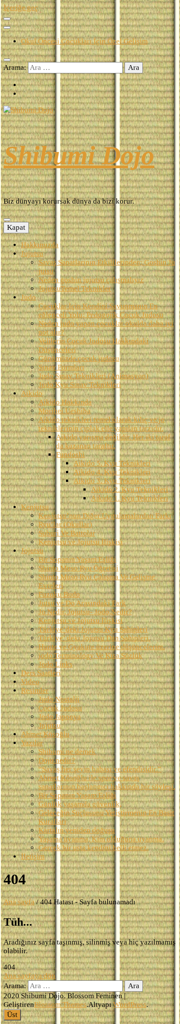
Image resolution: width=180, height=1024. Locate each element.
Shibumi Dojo (78, 155)
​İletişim (33, 856)
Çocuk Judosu (60, 708)
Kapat (16, 227)
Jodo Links (55, 664)
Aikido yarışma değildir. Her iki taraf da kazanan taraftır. (113, 441)
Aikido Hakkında (65, 402)
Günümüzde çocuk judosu (78, 358)
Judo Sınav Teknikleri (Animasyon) (93, 376)
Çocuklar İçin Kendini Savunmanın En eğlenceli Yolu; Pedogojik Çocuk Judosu (100, 310)
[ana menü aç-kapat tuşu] (6, 219)
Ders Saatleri (41, 673)
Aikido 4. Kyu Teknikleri (112, 472)
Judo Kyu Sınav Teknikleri (79, 385)
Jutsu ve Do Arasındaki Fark (82, 603)
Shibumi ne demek (67, 751)
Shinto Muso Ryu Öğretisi (78, 568)
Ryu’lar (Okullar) (65, 524)
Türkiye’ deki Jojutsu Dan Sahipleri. (94, 638)
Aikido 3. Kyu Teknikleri (112, 481)
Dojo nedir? (56, 760)
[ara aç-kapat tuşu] (6, 60)
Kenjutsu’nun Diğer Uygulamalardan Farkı (104, 516)
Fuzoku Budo (59, 594)
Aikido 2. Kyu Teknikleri (129, 489)
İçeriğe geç (20, 7)
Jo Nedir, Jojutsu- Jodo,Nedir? (85, 612)
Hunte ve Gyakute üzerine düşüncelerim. (101, 647)
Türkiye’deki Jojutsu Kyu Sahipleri (93, 629)
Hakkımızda (40, 245)
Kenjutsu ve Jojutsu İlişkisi (80, 542)
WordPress (129, 1004)
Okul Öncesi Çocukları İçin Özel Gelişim (84, 41)
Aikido (31, 393)
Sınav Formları (61, 367)
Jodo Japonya (59, 717)
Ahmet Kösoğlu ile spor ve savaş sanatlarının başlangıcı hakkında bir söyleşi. (106, 782)
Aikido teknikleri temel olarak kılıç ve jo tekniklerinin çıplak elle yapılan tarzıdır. (101, 423)
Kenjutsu (35, 507)
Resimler (34, 690)
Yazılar (32, 743)
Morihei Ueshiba (64, 411)
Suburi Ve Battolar (66, 533)
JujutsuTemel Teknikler (74, 288)
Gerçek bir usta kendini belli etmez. (93, 848)
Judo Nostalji (59, 699)
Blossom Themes (60, 1004)
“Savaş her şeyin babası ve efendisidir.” (99, 769)
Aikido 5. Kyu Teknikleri (112, 463)
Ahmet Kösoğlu (45, 734)
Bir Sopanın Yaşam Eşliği (77, 559)
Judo (28, 297)
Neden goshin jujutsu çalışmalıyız (91, 280)
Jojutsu (32, 551)
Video (30, 682)
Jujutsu (32, 253)
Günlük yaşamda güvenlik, (79, 804)
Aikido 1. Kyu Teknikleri (129, 498)
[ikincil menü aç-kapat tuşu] (6, 18)
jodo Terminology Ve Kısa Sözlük (90, 655)
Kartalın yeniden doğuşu (76, 830)
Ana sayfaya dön (29, 976)
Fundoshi (70, 454)
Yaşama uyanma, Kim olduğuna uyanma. (101, 839)
